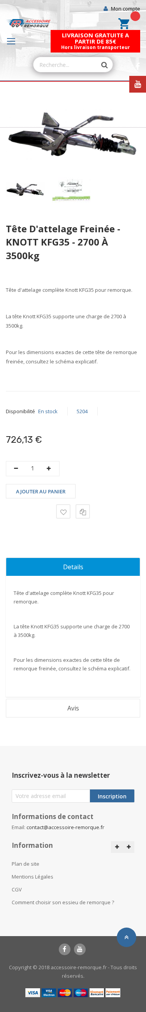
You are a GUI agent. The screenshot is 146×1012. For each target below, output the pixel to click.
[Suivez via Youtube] (137, 84)
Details (73, 567)
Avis (73, 708)
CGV (17, 889)
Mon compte (125, 8)
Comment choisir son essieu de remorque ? (63, 902)
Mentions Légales (32, 876)
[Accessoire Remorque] (28, 23)
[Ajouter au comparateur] (83, 511)
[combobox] (65, 64)
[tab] (73, 567)
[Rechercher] (101, 65)
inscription (112, 796)
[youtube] (80, 949)
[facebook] (64, 949)
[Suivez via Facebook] (137, 66)
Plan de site (25, 863)
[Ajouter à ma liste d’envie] (63, 511)
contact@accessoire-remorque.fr (65, 827)
